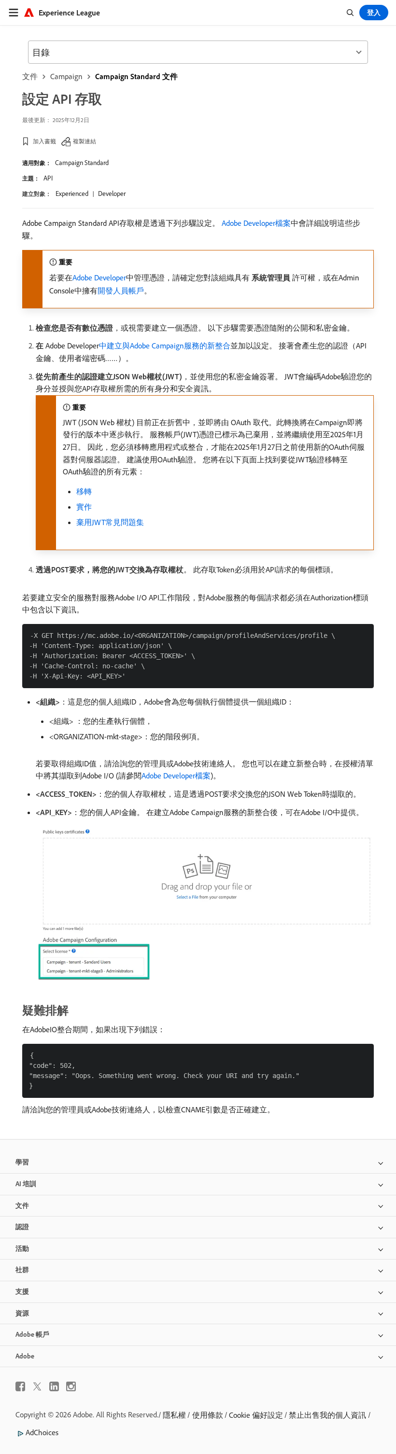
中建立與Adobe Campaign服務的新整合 (164, 345)
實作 (84, 507)
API (48, 178)
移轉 (84, 491)
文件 (30, 76)
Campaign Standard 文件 (136, 76)
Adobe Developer (99, 277)
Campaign (66, 76)
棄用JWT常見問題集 (110, 522)
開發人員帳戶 (121, 290)
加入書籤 (44, 141)
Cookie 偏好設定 (256, 1415)
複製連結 (84, 141)
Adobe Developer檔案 (256, 223)
